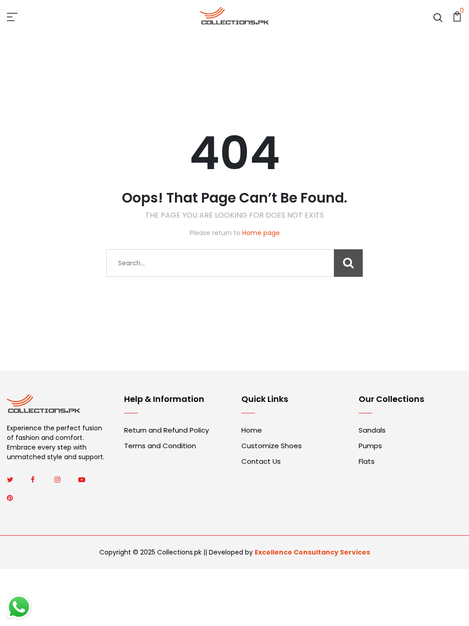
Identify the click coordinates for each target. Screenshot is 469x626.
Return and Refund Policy (166, 430)
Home (251, 430)
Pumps (370, 445)
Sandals (372, 430)
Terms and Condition (160, 445)
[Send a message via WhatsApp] (19, 607)
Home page (261, 232)
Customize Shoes (271, 445)
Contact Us (261, 461)
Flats (367, 461)
